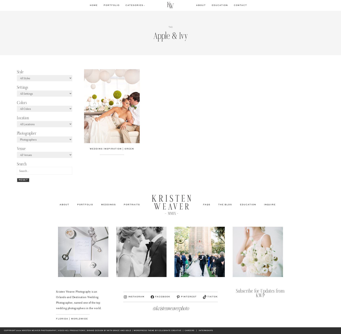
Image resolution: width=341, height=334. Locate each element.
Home (94, 5)
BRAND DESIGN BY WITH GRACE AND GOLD (109, 330)
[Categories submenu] (144, 5)
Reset (23, 180)
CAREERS (189, 330)
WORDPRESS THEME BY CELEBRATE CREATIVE (158, 330)
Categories (134, 5)
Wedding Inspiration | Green (112, 149)
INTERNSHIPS (206, 330)
